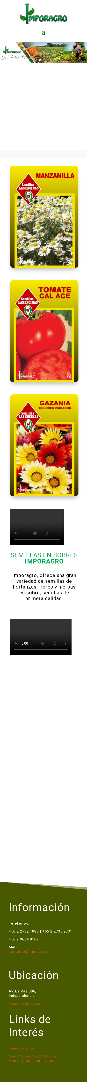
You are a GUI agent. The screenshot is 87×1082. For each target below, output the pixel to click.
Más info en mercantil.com (33, 1056)
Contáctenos (43, 844)
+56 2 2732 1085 (24, 931)
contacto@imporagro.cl (30, 951)
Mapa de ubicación (26, 1003)
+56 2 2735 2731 (57, 931)
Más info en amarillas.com (33, 1060)
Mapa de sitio (21, 1048)
